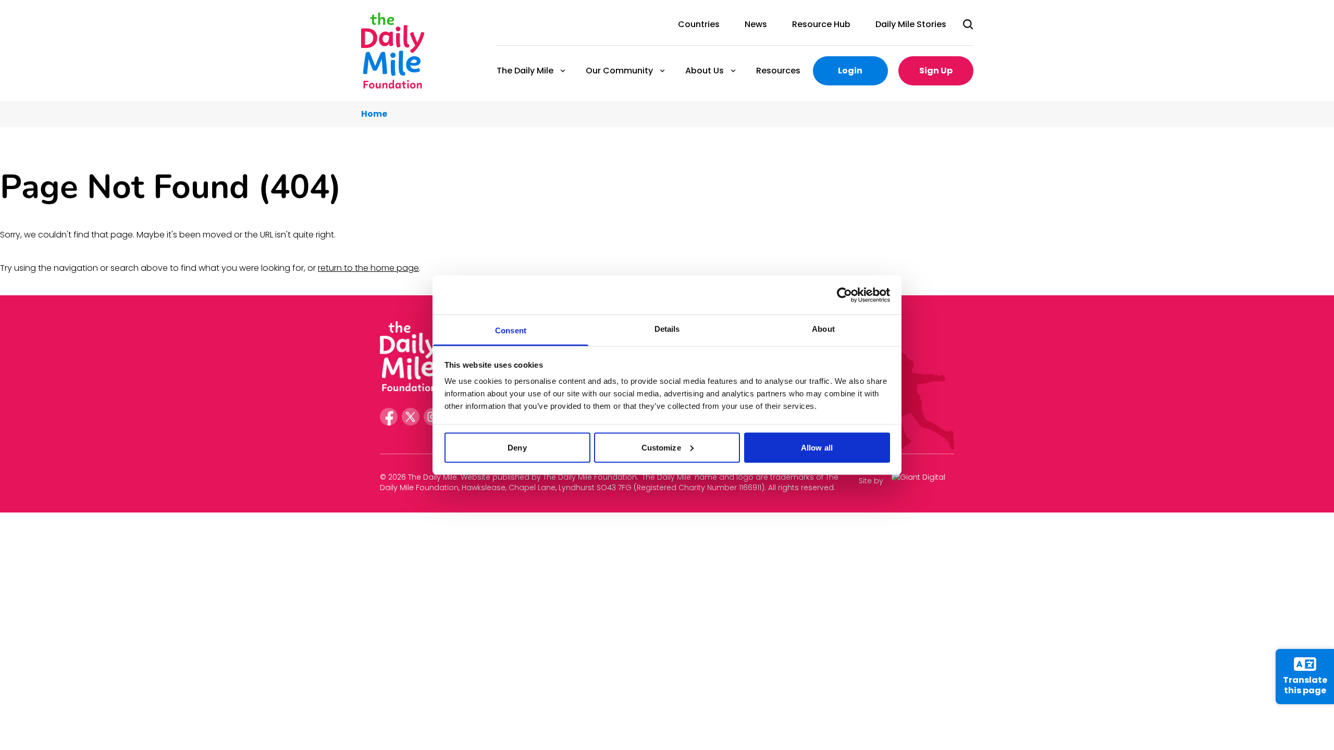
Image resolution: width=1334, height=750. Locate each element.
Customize (661, 447)
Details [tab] (667, 328)
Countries (699, 24)
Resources (778, 71)
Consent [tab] (510, 330)
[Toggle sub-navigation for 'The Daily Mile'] (562, 71)
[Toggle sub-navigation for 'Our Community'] (662, 71)
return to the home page (368, 268)
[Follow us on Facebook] (389, 417)
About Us (704, 71)
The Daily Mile (524, 71)
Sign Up (936, 71)
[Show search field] (968, 24)
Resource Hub (821, 24)
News (756, 24)
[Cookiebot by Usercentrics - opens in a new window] (844, 295)
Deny (517, 447)
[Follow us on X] (410, 417)
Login (850, 71)
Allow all (817, 447)
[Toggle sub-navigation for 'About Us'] (733, 71)
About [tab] (823, 328)
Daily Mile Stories (910, 24)
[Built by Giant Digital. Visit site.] (923, 481)
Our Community (619, 71)
